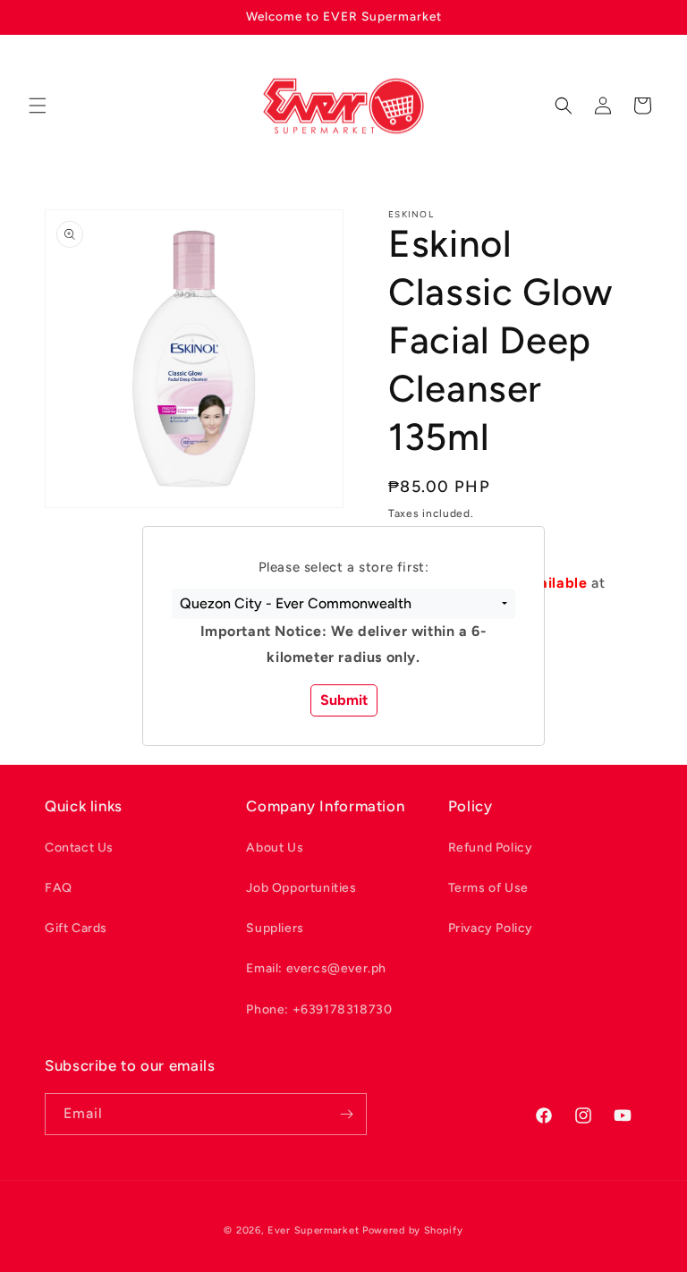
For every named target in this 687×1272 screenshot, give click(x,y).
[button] (343, 604)
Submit (344, 699)
